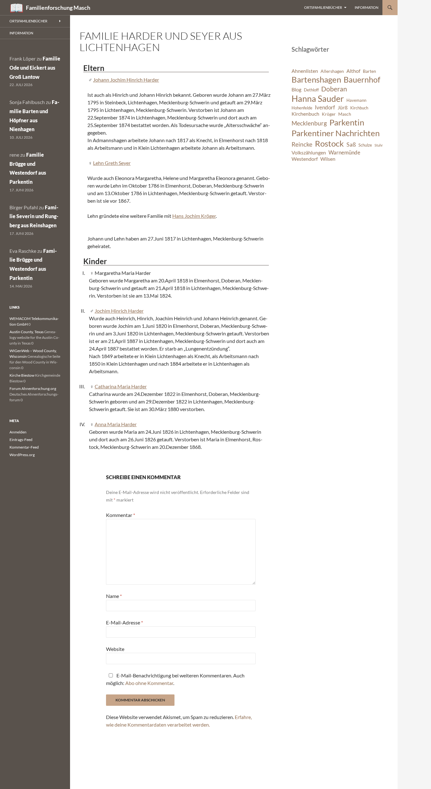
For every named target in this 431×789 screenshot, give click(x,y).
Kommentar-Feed (24, 447)
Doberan (334, 89)
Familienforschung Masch (58, 7)
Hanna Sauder (318, 99)
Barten (369, 71)
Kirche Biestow (21, 375)
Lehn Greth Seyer (112, 163)
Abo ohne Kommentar (149, 683)
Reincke (302, 144)
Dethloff (311, 90)
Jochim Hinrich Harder (119, 311)
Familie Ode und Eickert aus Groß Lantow (34, 67)
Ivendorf (325, 107)
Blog (296, 89)
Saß (351, 144)
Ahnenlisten (305, 71)
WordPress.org (22, 454)
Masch (344, 114)
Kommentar (120, 515)
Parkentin (346, 122)
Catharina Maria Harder (121, 386)
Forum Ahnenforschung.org (32, 388)
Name (114, 596)
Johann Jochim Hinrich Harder (126, 80)
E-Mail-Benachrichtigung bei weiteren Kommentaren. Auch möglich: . (175, 679)
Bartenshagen (316, 79)
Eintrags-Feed (20, 439)
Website (115, 649)
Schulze (365, 145)
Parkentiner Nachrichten (336, 133)
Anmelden (18, 432)
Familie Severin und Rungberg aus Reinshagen (33, 216)
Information (366, 7)
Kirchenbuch (305, 114)
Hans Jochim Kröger (194, 216)
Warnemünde (344, 152)
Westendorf (305, 159)
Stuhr (379, 145)
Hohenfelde (302, 108)
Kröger (329, 114)
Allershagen (332, 71)
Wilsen (327, 159)
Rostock (329, 143)
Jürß (343, 107)
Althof (353, 71)
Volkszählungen (309, 152)
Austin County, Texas (26, 331)
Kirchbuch (359, 108)
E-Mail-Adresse (124, 622)
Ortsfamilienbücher (323, 7)
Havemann (356, 100)
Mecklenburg (309, 123)
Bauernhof (362, 79)
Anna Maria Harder (116, 424)
